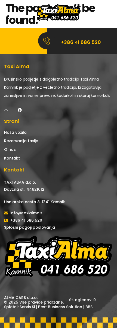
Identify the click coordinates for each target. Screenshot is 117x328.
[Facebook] (20, 110)
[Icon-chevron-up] (6, 110)
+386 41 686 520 (81, 42)
